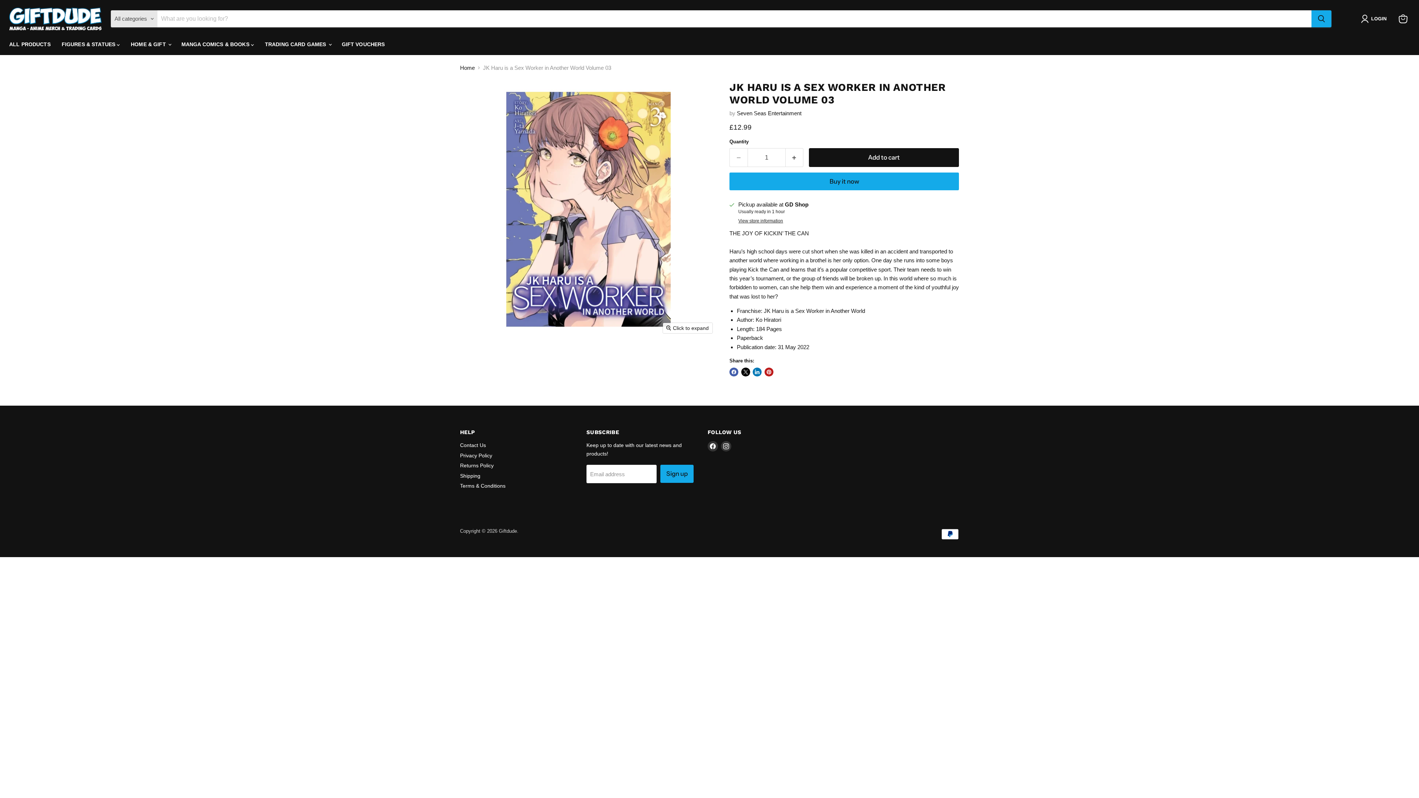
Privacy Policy (476, 455)
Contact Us (473, 445)
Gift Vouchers (363, 44)
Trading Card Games (296, 44)
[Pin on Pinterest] (769, 372)
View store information (760, 221)
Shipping (470, 476)
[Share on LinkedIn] (757, 372)
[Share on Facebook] (733, 372)
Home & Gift (149, 44)
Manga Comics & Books (216, 44)
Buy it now (844, 181)
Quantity (739, 141)
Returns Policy (477, 465)
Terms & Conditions (483, 486)
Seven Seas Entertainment (769, 113)
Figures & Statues (89, 44)
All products (30, 44)
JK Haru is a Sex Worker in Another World (814, 311)
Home (467, 68)
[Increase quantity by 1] (795, 157)
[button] (1375, 18)
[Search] (1321, 18)
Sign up (677, 473)
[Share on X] (745, 372)
